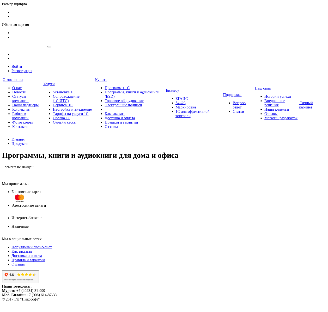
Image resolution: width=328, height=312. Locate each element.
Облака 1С (61, 118)
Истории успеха (277, 96)
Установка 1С (64, 92)
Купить (101, 80)
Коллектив (21, 109)
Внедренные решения (274, 103)
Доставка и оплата (120, 118)
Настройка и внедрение (72, 109)
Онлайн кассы (64, 122)
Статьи (238, 111)
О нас (17, 88)
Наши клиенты (276, 109)
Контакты (20, 127)
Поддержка (232, 95)
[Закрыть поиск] (49, 46)
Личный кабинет (306, 105)
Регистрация (22, 71)
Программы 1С (117, 88)
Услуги (49, 84)
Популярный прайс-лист (32, 247)
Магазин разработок (281, 118)
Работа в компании (20, 116)
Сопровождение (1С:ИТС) (66, 98)
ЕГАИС (182, 98)
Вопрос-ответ (239, 105)
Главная (18, 139)
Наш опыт (263, 88)
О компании (13, 80)
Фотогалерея (22, 122)
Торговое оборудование (124, 101)
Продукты (20, 144)
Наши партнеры (25, 105)
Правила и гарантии (121, 122)
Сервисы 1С (63, 105)
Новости (19, 92)
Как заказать (115, 114)
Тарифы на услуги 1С (71, 114)
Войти (17, 66)
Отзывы (111, 127)
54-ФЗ (181, 103)
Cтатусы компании (20, 98)
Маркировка (186, 107)
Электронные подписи (123, 105)
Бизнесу (172, 90)
